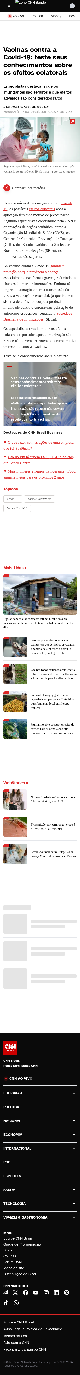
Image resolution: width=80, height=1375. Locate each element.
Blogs (7, 1250)
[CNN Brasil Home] (38, 6)
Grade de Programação (22, 1244)
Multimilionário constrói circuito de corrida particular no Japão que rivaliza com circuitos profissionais (52, 729)
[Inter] (5, 1292)
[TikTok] (6, 1302)
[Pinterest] (66, 1292)
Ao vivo (18, 16)
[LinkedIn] (56, 1292)
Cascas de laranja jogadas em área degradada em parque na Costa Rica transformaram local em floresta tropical (52, 701)
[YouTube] (35, 1292)
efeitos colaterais (42, 209)
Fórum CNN (12, 1262)
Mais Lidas (13, 568)
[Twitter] (15, 1292)
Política (37, 16)
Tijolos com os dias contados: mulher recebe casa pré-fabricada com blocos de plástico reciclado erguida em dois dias (38, 623)
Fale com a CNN (16, 1342)
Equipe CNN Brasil (18, 1238)
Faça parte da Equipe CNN (24, 1349)
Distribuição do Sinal (19, 1274)
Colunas (9, 1256)
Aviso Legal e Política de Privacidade (32, 1329)
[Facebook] (25, 1292)
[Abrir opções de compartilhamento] (6, 187)
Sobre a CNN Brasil (18, 1322)
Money (56, 16)
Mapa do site (13, 1268)
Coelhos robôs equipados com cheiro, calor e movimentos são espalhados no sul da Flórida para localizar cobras (54, 674)
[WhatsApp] (16, 1302)
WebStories (14, 783)
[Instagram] (46, 1292)
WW (72, 16)
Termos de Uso (15, 1335)
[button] (40, 147)
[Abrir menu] (8, 6)
